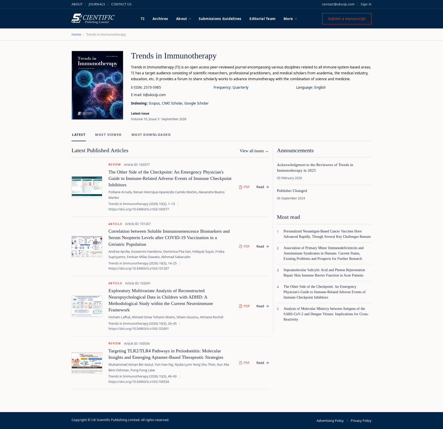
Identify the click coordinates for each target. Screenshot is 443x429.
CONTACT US (121, 4)
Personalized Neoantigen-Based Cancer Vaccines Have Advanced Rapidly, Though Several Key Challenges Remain (327, 234)
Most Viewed (108, 134)
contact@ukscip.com (338, 4)
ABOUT (77, 4)
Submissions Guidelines (220, 18)
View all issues (254, 151)
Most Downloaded (151, 134)
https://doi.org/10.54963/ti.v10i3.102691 (138, 328)
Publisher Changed (292, 191)
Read (262, 187)
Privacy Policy (361, 420)
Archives (160, 18)
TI (142, 18)
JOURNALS (97, 4)
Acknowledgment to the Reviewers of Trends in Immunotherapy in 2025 (315, 167)
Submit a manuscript (347, 18)
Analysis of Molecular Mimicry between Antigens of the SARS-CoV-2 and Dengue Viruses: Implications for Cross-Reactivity (326, 314)
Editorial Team (262, 18)
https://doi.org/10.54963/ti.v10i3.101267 (138, 268)
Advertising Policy (330, 420)
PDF (247, 187)
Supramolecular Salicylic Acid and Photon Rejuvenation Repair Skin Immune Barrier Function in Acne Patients (324, 272)
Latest (78, 134)
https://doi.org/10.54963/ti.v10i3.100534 (138, 382)
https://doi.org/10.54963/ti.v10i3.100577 (138, 209)
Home (76, 34)
